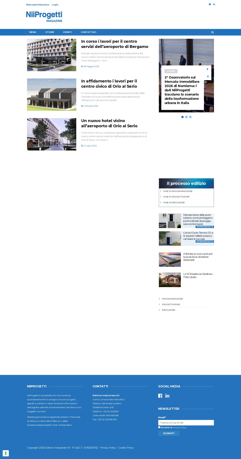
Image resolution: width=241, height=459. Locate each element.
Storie (49, 32)
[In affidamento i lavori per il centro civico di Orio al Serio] (51, 95)
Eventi (67, 32)
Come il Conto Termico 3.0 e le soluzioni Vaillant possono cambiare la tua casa (198, 235)
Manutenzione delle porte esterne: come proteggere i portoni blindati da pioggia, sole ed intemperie (197, 219)
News (32, 32)
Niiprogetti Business (37, 4)
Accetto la (166, 427)
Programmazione (172, 299)
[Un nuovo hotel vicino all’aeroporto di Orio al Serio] (51, 134)
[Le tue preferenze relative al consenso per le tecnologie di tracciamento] (6, 453)
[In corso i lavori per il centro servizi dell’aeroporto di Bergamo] (51, 55)
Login (55, 4)
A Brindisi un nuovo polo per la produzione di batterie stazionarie (197, 256)
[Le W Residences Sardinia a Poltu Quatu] (170, 280)
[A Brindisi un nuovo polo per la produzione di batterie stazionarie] (170, 259)
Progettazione (171, 304)
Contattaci (88, 32)
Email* (162, 417)
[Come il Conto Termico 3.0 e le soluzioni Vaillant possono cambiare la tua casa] (170, 238)
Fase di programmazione (177, 191)
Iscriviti (168, 433)
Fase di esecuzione (174, 202)
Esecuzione (168, 310)
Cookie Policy (126, 447)
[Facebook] (210, 4)
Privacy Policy (179, 427)
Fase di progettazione (176, 196)
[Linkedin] (214, 4)
